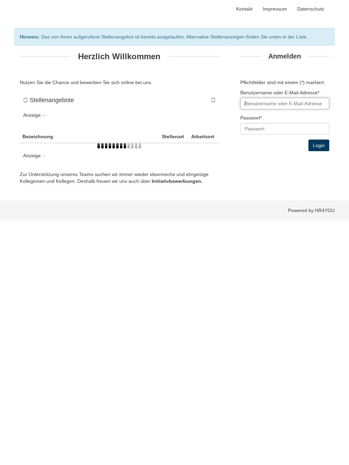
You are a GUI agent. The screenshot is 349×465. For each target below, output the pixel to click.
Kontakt (244, 9)
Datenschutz (310, 9)
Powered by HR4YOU (311, 210)
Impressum (275, 9)
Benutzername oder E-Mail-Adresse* (279, 92)
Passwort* (251, 118)
